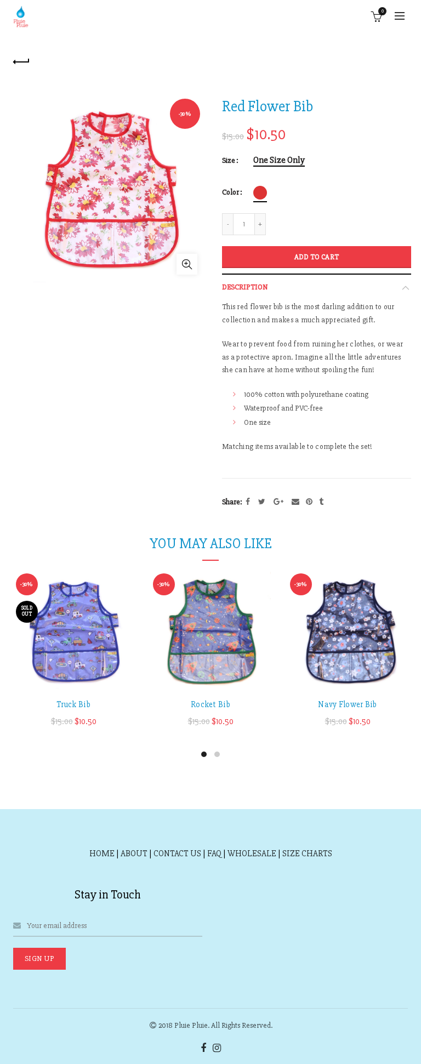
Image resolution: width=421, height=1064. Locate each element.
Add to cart (316, 257)
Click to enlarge (187, 264)
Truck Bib (73, 704)
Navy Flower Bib (347, 704)
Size (228, 160)
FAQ (214, 853)
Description (245, 287)
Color (230, 192)
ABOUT (134, 853)
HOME (102, 853)
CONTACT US (177, 853)
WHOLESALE (251, 853)
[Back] (21, 60)
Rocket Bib (210, 704)
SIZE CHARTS (307, 853)
